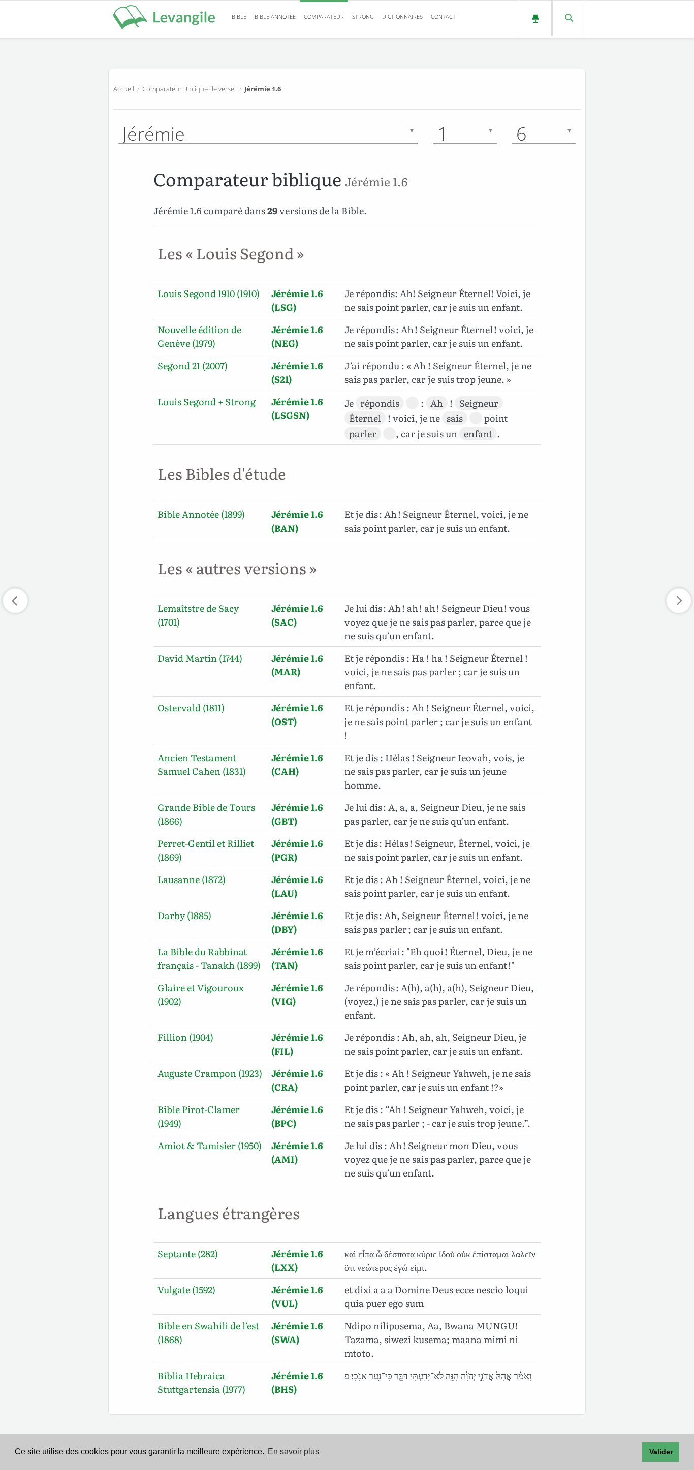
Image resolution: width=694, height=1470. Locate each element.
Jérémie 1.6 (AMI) (297, 1152)
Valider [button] (661, 1452)
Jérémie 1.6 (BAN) (297, 521)
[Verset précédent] (15, 600)
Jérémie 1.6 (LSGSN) (297, 408)
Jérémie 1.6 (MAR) (297, 664)
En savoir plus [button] (293, 1451)
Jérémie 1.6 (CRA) (297, 1080)
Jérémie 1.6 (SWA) (297, 1332)
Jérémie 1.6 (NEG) (297, 336)
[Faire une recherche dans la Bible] (568, 18)
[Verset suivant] (678, 600)
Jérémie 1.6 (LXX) (297, 1260)
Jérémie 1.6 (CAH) (297, 764)
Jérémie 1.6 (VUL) (297, 1296)
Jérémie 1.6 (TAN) (297, 958)
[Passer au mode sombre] (535, 18)
